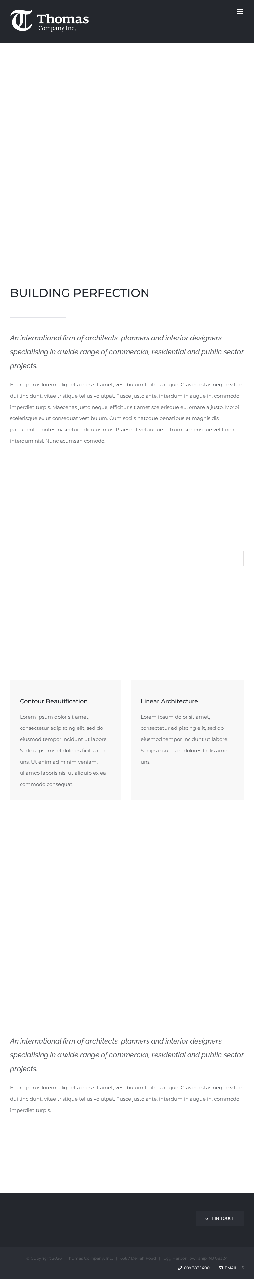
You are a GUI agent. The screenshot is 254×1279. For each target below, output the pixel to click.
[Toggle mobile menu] (240, 11)
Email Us (233, 1267)
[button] (123, 969)
